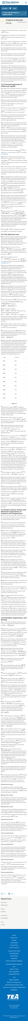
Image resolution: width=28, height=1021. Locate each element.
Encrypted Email (14, 953)
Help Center (14, 938)
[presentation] (4, 32)
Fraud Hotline (14, 956)
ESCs (14, 966)
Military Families (14, 980)
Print (4, 893)
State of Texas (14, 969)
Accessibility (14, 943)
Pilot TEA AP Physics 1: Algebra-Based (11, 13)
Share (11, 893)
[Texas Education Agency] (13, 997)
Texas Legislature (14, 971)
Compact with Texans (14, 951)
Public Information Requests (14, 961)
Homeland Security (14, 974)
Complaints (14, 958)
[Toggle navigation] (26, 2)
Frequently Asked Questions (14, 964)
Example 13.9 (5, 262)
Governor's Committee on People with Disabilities (14, 988)
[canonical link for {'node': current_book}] (10, 8)
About (14, 935)
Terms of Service (14, 948)
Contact (14, 940)
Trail (14, 977)
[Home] (10, 2)
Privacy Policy (14, 945)
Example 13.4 (5, 154)
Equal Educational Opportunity (14, 985)
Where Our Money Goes (14, 982)
